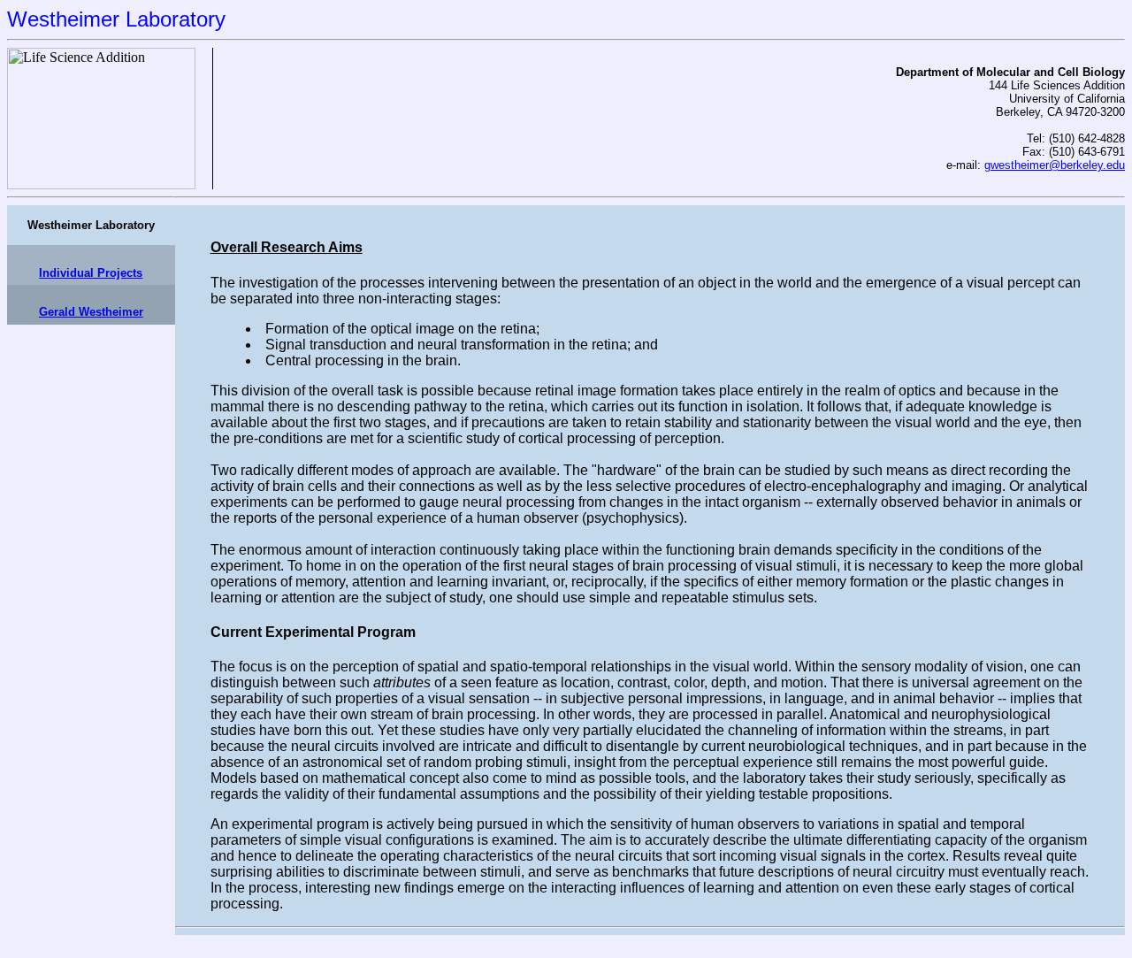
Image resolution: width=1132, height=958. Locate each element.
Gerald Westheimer (91, 311)
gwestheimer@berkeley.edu (1054, 165)
